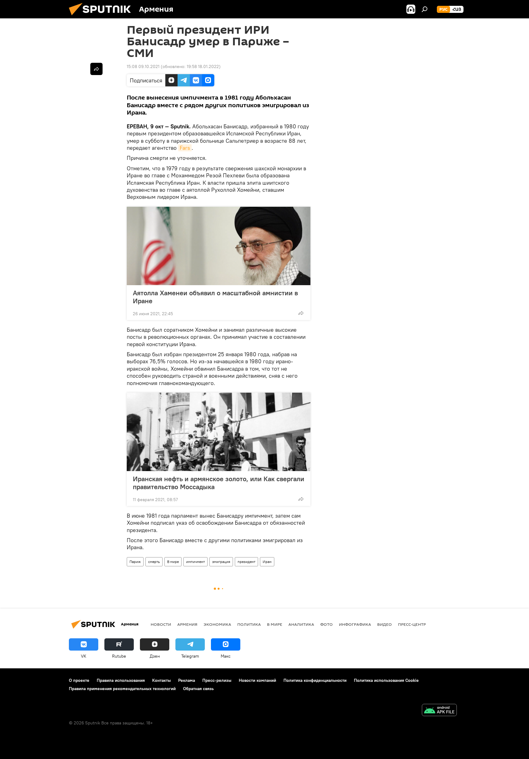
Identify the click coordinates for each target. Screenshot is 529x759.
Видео (384, 624)
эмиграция (221, 561)
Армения (187, 624)
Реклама (186, 680)
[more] (301, 313)
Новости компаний (257, 680)
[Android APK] (439, 711)
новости (161, 624)
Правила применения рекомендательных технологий (122, 688)
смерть (154, 561)
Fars (185, 147)
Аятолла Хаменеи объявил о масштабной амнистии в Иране (215, 297)
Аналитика (301, 624)
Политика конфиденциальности (315, 680)
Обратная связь (198, 688)
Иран (267, 561)
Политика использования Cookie (386, 680)
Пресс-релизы (216, 680)
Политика (249, 624)
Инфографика (355, 624)
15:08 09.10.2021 (143, 66)
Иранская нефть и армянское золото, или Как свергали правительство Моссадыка (218, 483)
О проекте (79, 680)
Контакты (161, 680)
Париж (135, 561)
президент (246, 561)
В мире (173, 561)
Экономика (217, 624)
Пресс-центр (412, 624)
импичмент (195, 561)
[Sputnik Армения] (102, 17)
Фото (326, 624)
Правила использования (121, 680)
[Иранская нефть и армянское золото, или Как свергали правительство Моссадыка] (218, 432)
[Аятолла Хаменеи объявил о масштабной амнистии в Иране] (218, 246)
